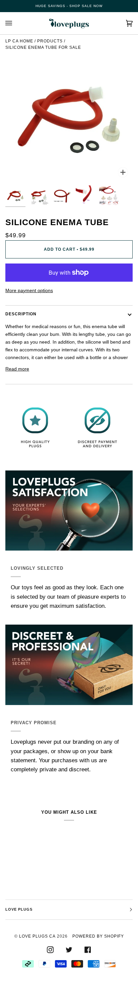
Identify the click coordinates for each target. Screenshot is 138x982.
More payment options (29, 290)
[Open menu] (15, 23)
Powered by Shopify (98, 936)
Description (21, 314)
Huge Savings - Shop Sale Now (69, 6)
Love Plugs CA (37, 936)
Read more (17, 369)
